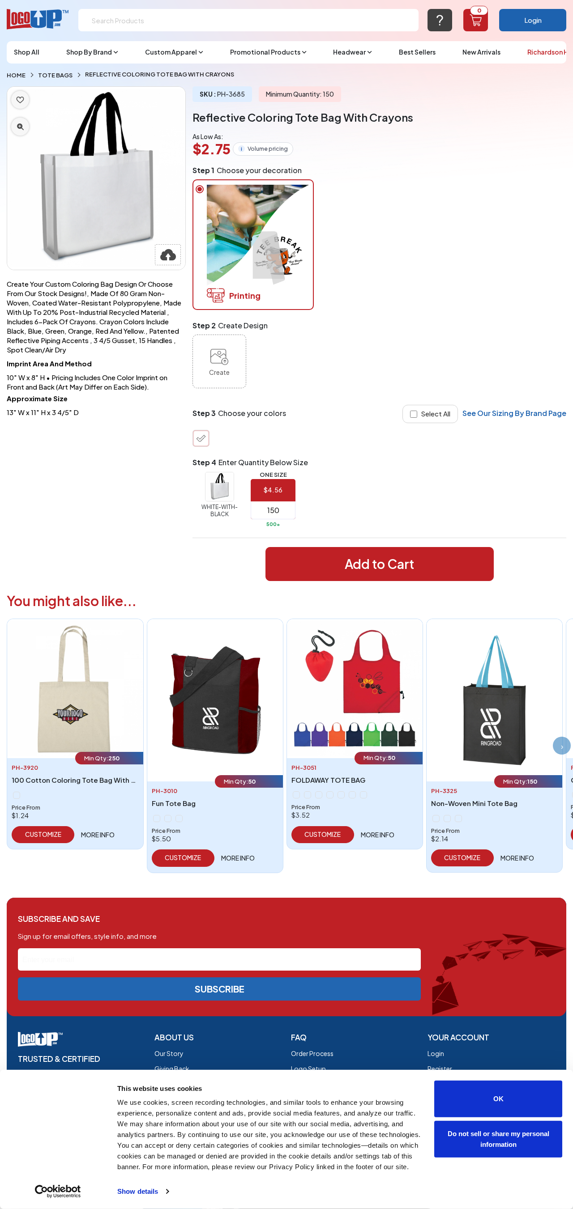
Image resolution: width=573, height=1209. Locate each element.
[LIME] (363, 794)
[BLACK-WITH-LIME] (436, 818)
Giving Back (171, 1069)
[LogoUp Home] (38, 19)
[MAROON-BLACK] (179, 818)
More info (98, 835)
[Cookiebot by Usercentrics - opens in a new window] (58, 1191)
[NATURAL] (16, 795)
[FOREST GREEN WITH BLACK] (167, 818)
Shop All (26, 52)
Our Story (169, 1053)
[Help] (440, 20)
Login (533, 20)
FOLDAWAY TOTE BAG (328, 780)
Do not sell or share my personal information (498, 1138)
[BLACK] (156, 818)
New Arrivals (481, 52)
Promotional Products (265, 52)
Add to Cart (379, 564)
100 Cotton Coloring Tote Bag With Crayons (85, 780)
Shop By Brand (89, 52)
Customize (43, 834)
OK (498, 1099)
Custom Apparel (171, 52)
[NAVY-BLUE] (318, 794)
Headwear (349, 52)
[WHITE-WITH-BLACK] (201, 438)
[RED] (341, 794)
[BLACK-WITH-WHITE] (458, 818)
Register (440, 1069)
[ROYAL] (352, 794)
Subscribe (219, 988)
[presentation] (562, 746)
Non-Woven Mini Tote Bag (474, 803)
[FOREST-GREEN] (307, 794)
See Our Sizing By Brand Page (514, 413)
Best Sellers (417, 52)
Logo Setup (308, 1069)
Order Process (312, 1053)
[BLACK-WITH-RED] (447, 818)
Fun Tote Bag (174, 803)
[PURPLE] (330, 794)
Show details (137, 1191)
